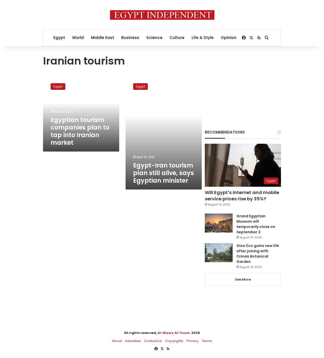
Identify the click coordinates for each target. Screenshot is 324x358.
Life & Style (203, 37)
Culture (177, 37)
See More (243, 279)
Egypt (59, 37)
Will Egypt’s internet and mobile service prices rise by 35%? (242, 195)
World (78, 37)
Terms (207, 341)
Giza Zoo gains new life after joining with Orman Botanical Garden (257, 253)
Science (154, 37)
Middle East (102, 37)
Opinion (228, 37)
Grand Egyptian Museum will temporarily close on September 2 (255, 224)
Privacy (192, 341)
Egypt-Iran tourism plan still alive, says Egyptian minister (163, 173)
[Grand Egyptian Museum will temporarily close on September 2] (219, 223)
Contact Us (153, 341)
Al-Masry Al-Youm (173, 332)
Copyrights (174, 341)
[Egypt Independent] (162, 15)
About (117, 341)
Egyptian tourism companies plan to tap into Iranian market (80, 131)
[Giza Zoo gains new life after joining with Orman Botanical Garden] (219, 252)
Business (130, 37)
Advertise (133, 341)
